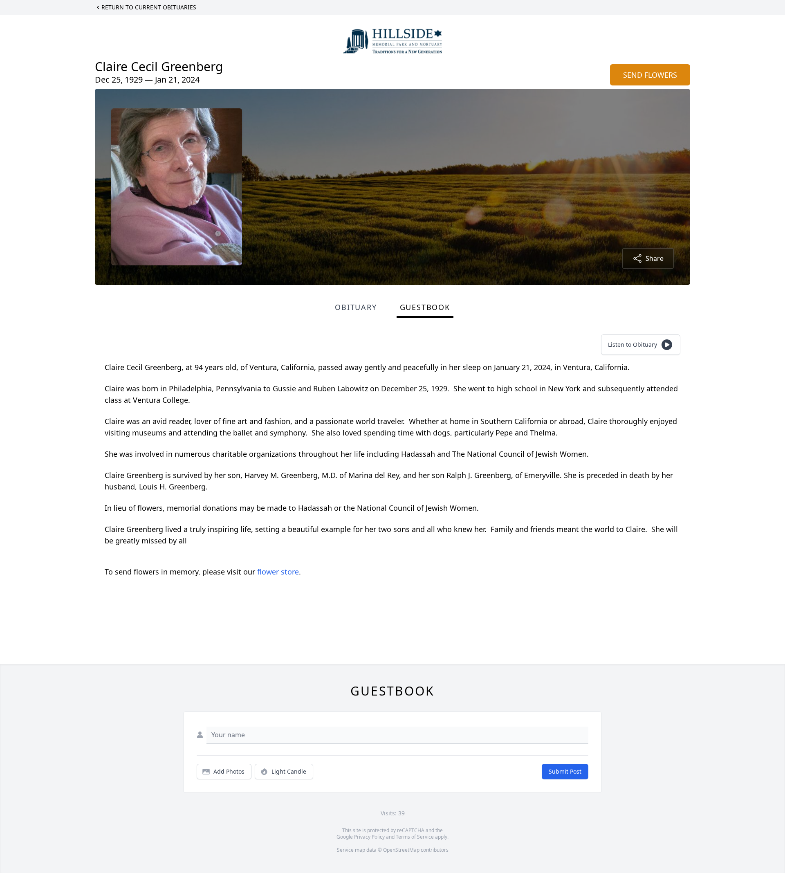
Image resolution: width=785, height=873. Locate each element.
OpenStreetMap (401, 849)
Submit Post (565, 771)
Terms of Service (415, 836)
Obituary (356, 307)
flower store (278, 572)
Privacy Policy (369, 836)
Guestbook (425, 307)
